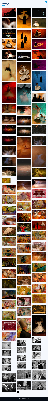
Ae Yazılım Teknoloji (26, 399)
